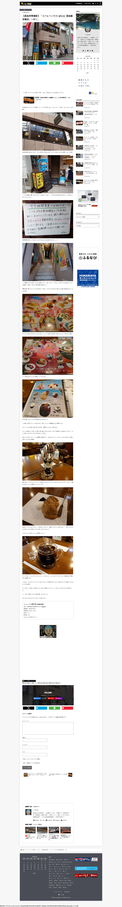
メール (24, 744)
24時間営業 (52, 859)
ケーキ (56, 869)
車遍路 (70, 885)
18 (81, 66)
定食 (70, 880)
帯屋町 (41, 683)
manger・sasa (53, 862)
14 (91, 64)
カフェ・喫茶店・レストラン (25, 9)
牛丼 (60, 882)
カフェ (51, 869)
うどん (60, 862)
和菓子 (51, 880)
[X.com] (95, 3)
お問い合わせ (88, 3)
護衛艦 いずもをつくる (61, 885)
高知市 (58, 683)
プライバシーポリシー (57, 891)
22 (94, 66)
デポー (69, 873)
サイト (24, 751)
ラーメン (60, 878)
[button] (100, 3)
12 (84, 64)
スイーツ (52, 871)
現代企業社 (66, 882)
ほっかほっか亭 (65, 864)
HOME (23, 849)
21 (91, 66)
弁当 (56, 882)
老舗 (72, 882)
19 (84, 66)
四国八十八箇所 (64, 880)
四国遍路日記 (79, 3)
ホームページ (27, 617)
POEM (25, 683)
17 (77, 66)
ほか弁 (58, 864)
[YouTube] (51, 698)
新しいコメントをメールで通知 (32, 759)
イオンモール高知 (66, 866)
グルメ (26, 849)
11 (81, 64)
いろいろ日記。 (58, 897)
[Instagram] (97, 3)
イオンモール (58, 866)
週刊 (51, 887)
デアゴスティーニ (61, 873)
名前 (24, 737)
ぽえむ (30, 683)
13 (87, 64)
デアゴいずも (52, 873)
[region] (48, 77)
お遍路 (65, 862)
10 (77, 64)
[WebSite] (36, 820)
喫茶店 (56, 880)
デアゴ (65, 871)
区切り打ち (67, 878)
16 (98, 64)
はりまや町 (52, 864)
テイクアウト (58, 871)
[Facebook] (93, 3)
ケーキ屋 (62, 869)
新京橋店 (46, 683)
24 (77, 68)
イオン (51, 866)
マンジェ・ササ (53, 878)
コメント (25, 721)
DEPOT (66, 859)
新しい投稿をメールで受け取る (32, 763)
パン (51, 875)
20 (87, 66)
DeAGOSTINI (60, 859)
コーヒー (35, 683)
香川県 (56, 887)
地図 (43, 606)
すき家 (70, 862)
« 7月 (87, 72)
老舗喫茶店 (52, 885)
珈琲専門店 (52, 683)
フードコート (62, 875)
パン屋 (56, 875)
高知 (60, 887)
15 (94, 64)
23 (98, 66)
